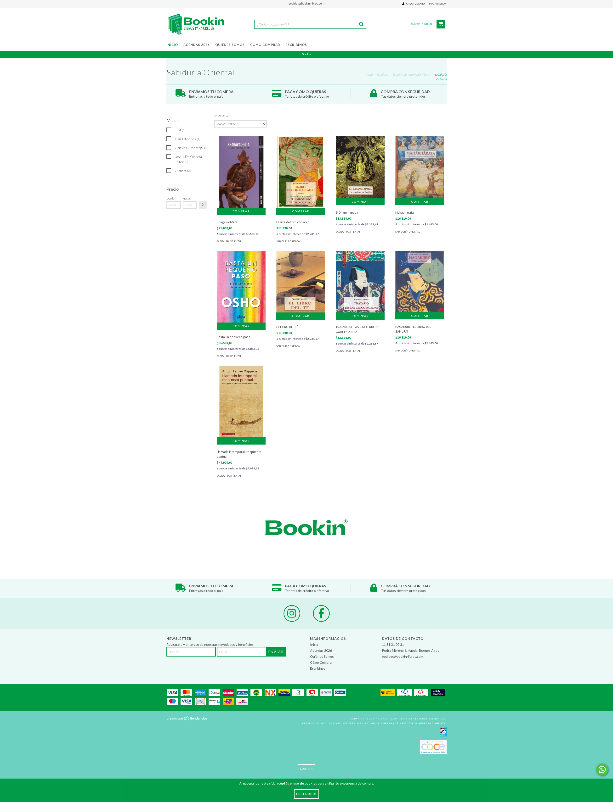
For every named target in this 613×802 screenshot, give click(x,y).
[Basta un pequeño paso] (241, 287)
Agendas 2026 (196, 45)
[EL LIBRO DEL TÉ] (300, 281)
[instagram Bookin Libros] (292, 613)
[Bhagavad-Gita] (241, 175)
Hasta (186, 198)
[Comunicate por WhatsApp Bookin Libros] (602, 769)
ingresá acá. (389, 723)
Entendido (306, 794)
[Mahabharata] (419, 167)
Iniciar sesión (438, 3)
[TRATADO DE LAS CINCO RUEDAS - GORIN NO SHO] (360, 281)
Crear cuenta (415, 3)
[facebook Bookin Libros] (321, 613)
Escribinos (296, 45)
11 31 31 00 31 (393, 644)
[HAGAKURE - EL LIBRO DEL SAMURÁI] (419, 281)
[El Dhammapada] (360, 167)
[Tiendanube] (187, 719)
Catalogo (382, 74)
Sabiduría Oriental (229, 241)
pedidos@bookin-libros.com (306, 3)
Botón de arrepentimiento (424, 723)
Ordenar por (222, 115)
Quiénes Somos (230, 45)
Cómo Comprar (265, 45)
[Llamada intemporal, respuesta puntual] (241, 406)
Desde (170, 198)
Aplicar (203, 205)
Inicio (172, 45)
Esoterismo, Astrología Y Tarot (411, 74)
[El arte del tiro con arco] (300, 173)
